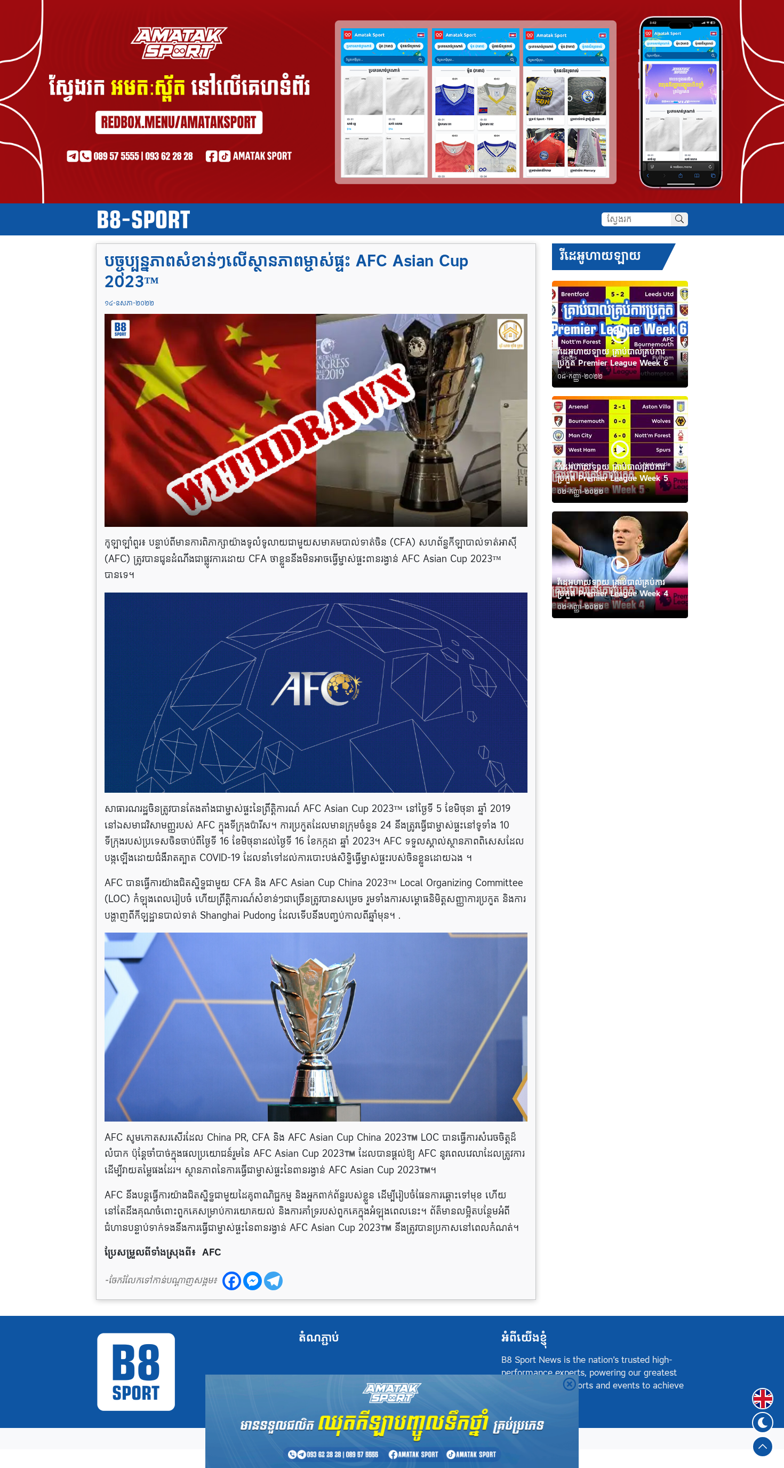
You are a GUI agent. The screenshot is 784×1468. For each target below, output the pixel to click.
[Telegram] (273, 1281)
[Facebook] (231, 1281)
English (762, 1392)
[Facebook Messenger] (252, 1281)
